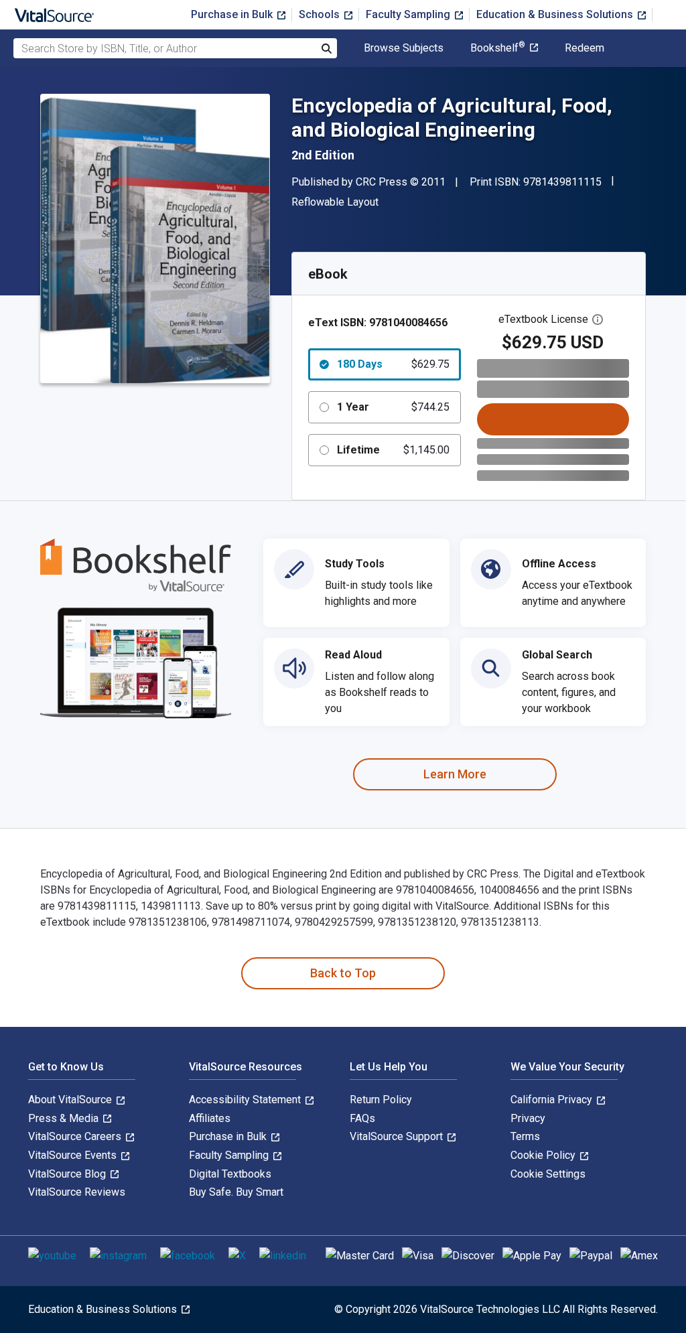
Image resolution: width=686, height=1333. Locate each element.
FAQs (362, 1118)
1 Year (393, 407)
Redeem (584, 48)
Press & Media (64, 1118)
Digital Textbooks (230, 1174)
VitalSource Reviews (76, 1192)
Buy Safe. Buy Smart (236, 1192)
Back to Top (343, 973)
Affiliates (209, 1118)
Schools (320, 14)
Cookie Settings (548, 1174)
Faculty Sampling (409, 14)
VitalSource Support (397, 1136)
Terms (525, 1136)
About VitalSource (71, 1099)
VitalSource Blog (68, 1174)
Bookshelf (497, 48)
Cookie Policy (544, 1155)
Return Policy (381, 1099)
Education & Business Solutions (556, 14)
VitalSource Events (73, 1155)
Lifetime (393, 449)
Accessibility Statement (246, 1099)
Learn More (454, 774)
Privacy (527, 1118)
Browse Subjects (403, 48)
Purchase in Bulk (233, 14)
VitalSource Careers (76, 1136)
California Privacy (552, 1099)
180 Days (393, 364)
